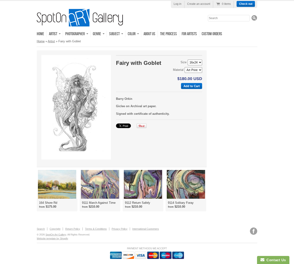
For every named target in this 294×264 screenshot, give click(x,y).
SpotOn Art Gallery (55, 234)
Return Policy (72, 228)
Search (41, 228)
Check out (245, 4)
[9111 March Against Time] (100, 184)
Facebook (253, 231)
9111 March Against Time (99, 202)
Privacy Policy (119, 228)
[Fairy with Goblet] (76, 107)
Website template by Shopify (52, 238)
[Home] (80, 23)
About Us (149, 34)
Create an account (198, 4)
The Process (168, 34)
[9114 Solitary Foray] (186, 184)
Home (40, 34)
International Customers (145, 228)
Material (178, 70)
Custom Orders (212, 34)
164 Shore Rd (48, 202)
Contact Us (275, 260)
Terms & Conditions (96, 228)
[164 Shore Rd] (57, 184)
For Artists (189, 34)
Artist (51, 41)
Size (184, 62)
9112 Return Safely (137, 202)
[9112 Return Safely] (143, 184)
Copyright (55, 228)
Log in (177, 4)
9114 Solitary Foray (181, 202)
